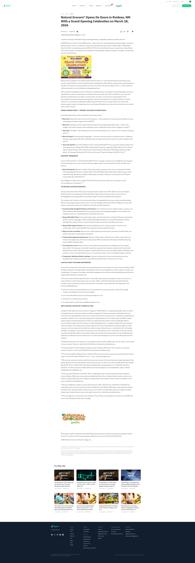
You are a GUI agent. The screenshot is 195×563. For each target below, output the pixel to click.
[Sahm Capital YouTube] (60, 534)
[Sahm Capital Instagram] (57, 534)
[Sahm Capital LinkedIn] (63, 534)
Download (169, 1)
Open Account (186, 5)
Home (62, 14)
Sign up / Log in (175, 5)
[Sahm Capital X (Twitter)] (54, 534)
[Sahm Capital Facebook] (52, 534)
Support (182, 1)
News (67, 14)
